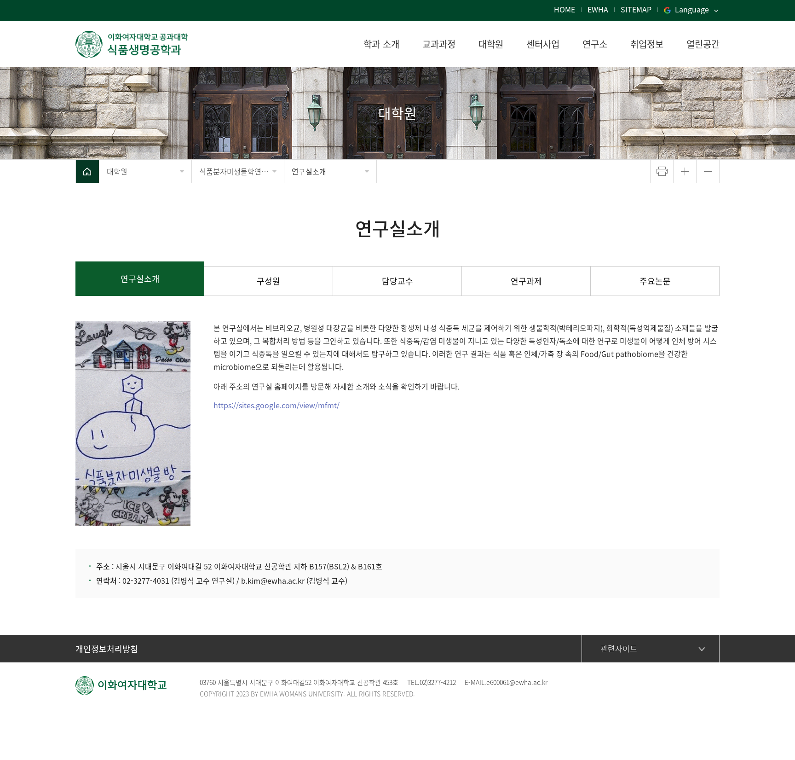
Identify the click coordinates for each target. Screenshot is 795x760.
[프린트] (662, 171)
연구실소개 (309, 171)
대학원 (117, 171)
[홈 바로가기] (87, 171)
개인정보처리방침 (106, 649)
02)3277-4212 (438, 682)
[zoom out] (708, 171)
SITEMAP (636, 9)
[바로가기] (139, 44)
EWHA (598, 9)
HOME (564, 9)
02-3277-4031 (145, 580)
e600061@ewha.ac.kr (516, 682)
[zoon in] (685, 171)
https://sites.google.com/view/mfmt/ (276, 405)
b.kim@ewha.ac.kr (273, 580)
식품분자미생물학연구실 (237, 171)
